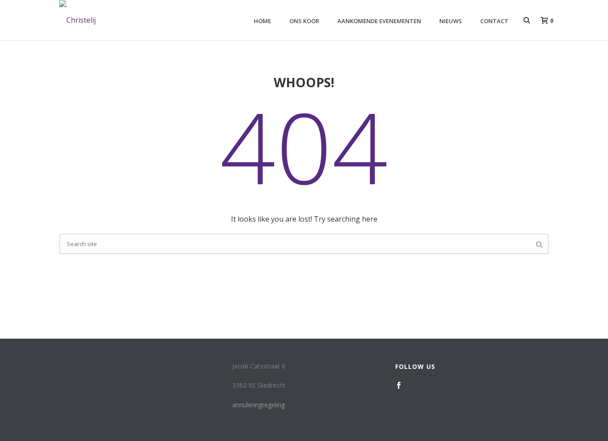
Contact (494, 21)
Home (262, 21)
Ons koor (304, 21)
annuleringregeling (258, 405)
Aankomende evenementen (379, 21)
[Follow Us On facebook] (398, 386)
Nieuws (450, 21)
